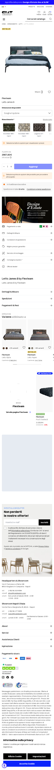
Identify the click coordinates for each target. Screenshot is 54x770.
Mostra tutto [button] (47, 119)
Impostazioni (39, 756)
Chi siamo (49, 6)
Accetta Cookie (27, 763)
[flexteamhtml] (18, 392)
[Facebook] (7, 677)
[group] (14, 340)
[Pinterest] (12, 677)
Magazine (40, 6)
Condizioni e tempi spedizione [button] (39, 189)
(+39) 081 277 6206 (15, 611)
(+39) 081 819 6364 (15, 591)
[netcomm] (7, 685)
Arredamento (12, 24)
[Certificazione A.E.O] (21, 685)
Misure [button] (37, 92)
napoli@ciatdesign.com (17, 614)
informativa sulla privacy (20, 530)
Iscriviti (44, 522)
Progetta (31, 6)
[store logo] (7, 13)
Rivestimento (8, 119)
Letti (20, 24)
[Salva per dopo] (49, 92)
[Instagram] (3, 677)
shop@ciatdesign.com (17, 593)
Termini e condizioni (13, 549)
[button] (4, 7)
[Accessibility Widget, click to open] (4, 765)
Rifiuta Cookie (15, 756)
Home (4, 24)
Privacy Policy (43, 546)
